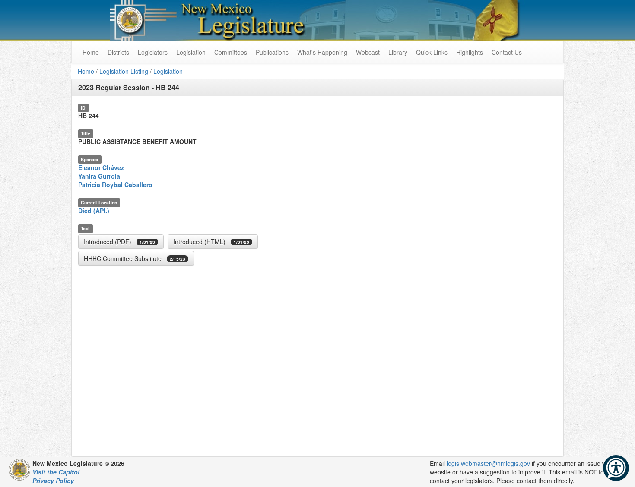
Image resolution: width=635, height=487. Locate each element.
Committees (230, 52)
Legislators (153, 52)
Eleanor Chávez (101, 167)
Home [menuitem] (91, 52)
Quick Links (432, 52)
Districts (118, 52)
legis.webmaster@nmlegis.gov (488, 463)
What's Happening (322, 52)
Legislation (191, 52)
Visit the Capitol (55, 472)
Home (86, 71)
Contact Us (507, 52)
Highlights (469, 52)
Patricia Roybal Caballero (115, 184)
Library (397, 52)
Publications (272, 52)
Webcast (368, 52)
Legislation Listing (123, 71)
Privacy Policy (53, 480)
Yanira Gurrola (99, 176)
